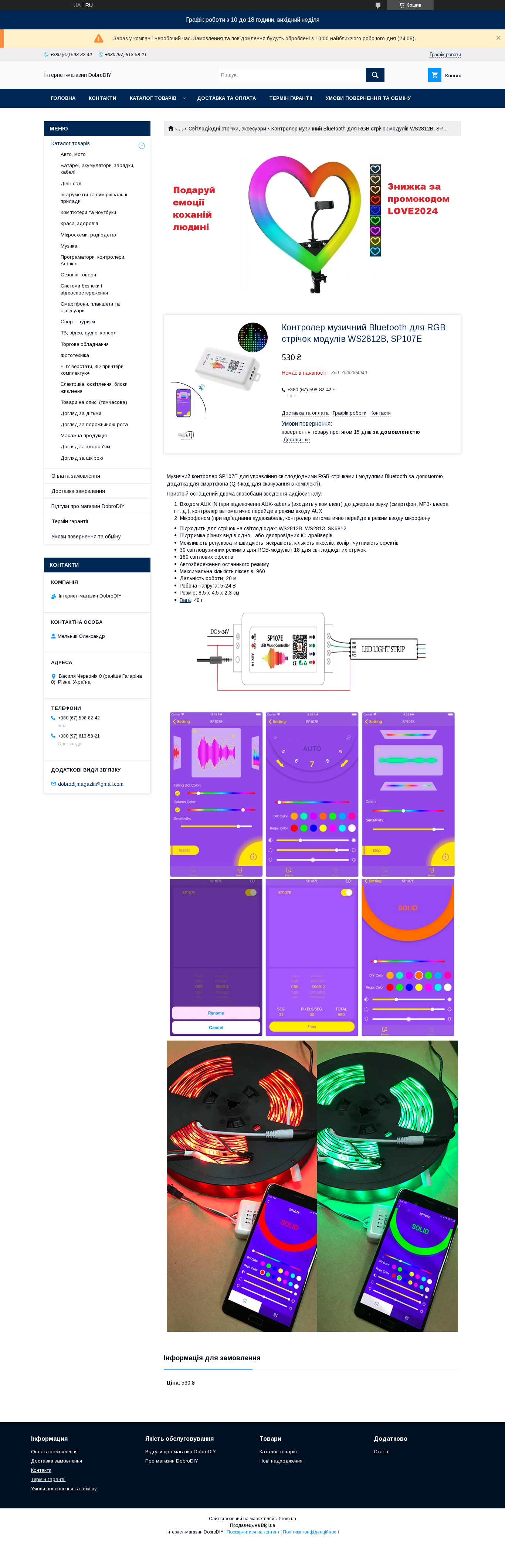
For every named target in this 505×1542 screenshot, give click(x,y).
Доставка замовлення (78, 491)
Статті (381, 1451)
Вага (185, 600)
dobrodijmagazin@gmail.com (90, 783)
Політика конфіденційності (311, 1532)
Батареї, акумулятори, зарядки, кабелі (97, 169)
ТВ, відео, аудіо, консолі (89, 333)
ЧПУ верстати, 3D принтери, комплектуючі (93, 370)
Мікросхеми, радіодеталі (90, 235)
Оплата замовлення (75, 476)
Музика (69, 246)
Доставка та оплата (226, 98)
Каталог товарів (153, 98)
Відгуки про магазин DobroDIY (88, 506)
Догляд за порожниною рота (94, 424)
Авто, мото (73, 154)
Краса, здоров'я (79, 223)
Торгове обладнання (85, 344)
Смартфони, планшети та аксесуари (90, 307)
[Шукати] (375, 75)
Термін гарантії (290, 98)
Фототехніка (75, 355)
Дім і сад (71, 183)
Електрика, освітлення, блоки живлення (94, 387)
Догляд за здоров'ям (85, 446)
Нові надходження (281, 1461)
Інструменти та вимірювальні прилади (94, 198)
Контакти (102, 98)
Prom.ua (287, 1518)
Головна (63, 98)
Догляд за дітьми (81, 413)
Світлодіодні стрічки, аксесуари (227, 129)
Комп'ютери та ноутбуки (88, 212)
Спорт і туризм (78, 321)
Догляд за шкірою (82, 458)
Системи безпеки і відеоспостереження (84, 289)
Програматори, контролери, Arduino (93, 260)
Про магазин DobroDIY (171, 1461)
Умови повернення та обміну (368, 98)
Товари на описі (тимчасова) (94, 402)
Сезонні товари (78, 275)
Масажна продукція (84, 435)
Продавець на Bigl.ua (252, 1525)
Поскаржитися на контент (253, 1532)
